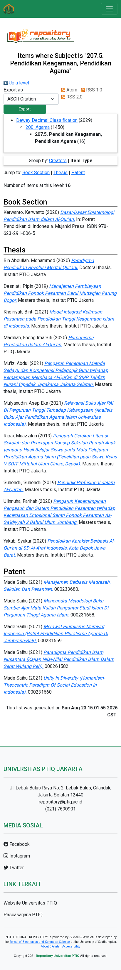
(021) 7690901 (60, 809)
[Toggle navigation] (109, 9)
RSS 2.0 (74, 97)
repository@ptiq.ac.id (60, 802)
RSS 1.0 (93, 90)
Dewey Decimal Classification (47, 120)
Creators (58, 160)
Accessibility (71, 946)
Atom (71, 90)
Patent (78, 172)
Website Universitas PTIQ (30, 903)
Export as (13, 90)
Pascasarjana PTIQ (23, 914)
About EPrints (50, 946)
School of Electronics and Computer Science (40, 942)
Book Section (36, 172)
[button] (25, 109)
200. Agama (38, 127)
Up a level (18, 83)
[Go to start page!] (9, 8)
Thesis (60, 172)
